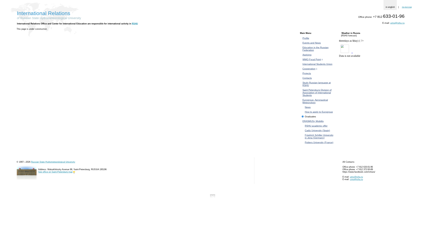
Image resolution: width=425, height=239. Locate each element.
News (308, 107)
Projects (306, 73)
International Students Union (317, 64)
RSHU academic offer (316, 125)
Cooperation (308, 68)
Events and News (311, 42)
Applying (306, 54)
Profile (305, 38)
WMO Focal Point (311, 59)
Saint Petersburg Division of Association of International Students (317, 93)
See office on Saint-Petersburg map (55, 172)
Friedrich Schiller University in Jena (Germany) (319, 136)
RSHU (135, 23)
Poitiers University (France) (319, 142)
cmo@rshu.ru (356, 179)
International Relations (43, 13)
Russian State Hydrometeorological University (53, 162)
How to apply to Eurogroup (319, 112)
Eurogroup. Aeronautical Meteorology (315, 101)
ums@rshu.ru (397, 23)
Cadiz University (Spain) (317, 130)
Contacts (307, 78)
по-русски (407, 7)
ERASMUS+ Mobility (313, 121)
